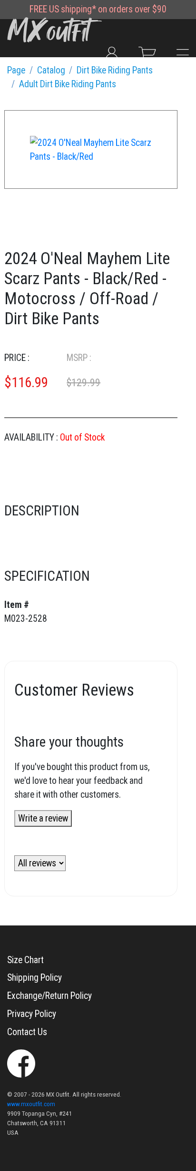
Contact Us (27, 1032)
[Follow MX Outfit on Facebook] (21, 1062)
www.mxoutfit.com (31, 1104)
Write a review (43, 818)
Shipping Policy (34, 977)
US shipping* (72, 9)
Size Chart (25, 960)
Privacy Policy (31, 1013)
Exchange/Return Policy (49, 995)
